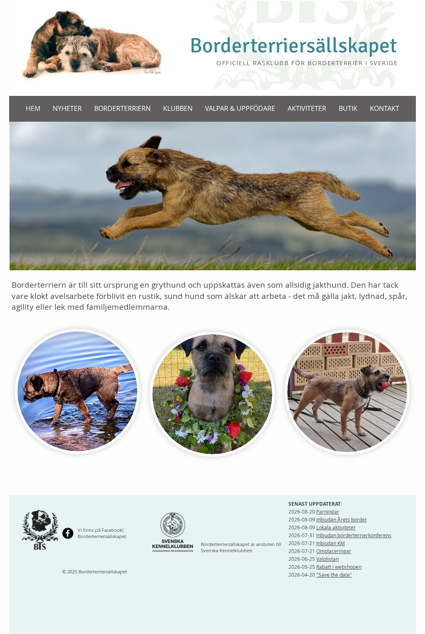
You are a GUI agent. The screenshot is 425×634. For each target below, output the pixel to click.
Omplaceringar (333, 551)
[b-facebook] (67, 533)
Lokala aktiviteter (336, 527)
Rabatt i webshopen (338, 566)
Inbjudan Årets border (341, 519)
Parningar (327, 511)
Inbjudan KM (330, 543)
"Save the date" (334, 574)
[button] (122, 108)
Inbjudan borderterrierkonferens (353, 535)
